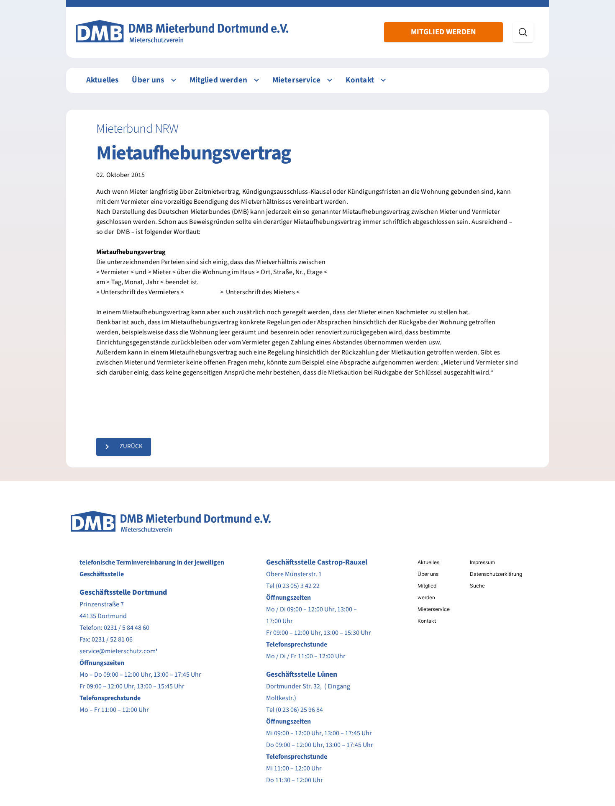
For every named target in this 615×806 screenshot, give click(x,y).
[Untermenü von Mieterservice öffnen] (330, 80)
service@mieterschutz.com (117, 651)
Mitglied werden (443, 32)
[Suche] (523, 32)
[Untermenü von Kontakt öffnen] (383, 80)
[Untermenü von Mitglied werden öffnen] (256, 80)
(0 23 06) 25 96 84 (299, 709)
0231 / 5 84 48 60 (126, 627)
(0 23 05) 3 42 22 (298, 585)
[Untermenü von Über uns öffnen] (173, 80)
